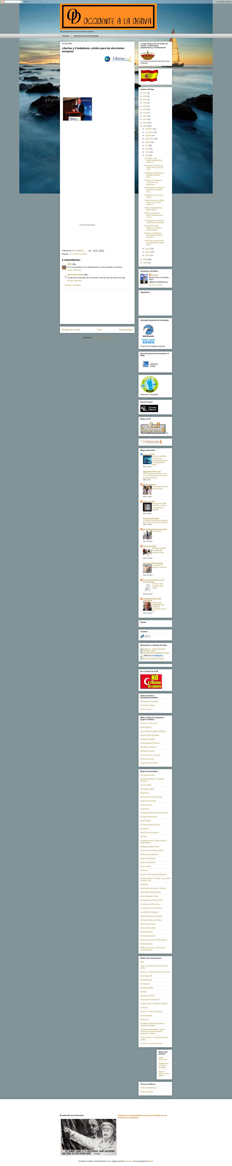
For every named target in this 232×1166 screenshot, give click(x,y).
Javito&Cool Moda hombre (150, 892)
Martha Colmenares (148, 924)
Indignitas (144, 884)
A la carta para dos (147, 775)
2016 (145, 103)
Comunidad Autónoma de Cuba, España (153, 581)
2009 (145, 126)
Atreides (154, 275)
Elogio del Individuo (147, 858)
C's (70, 254)
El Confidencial (146, 980)
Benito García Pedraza (75, 275)
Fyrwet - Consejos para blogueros (153, 874)
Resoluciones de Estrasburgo (86, 36)
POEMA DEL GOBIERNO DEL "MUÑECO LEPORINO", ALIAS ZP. (159, 607)
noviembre (149, 132)
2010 (145, 123)
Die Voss (143, 836)
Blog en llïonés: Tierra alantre (164, 1074)
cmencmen (144, 809)
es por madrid (148, 454)
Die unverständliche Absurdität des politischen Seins (159, 550)
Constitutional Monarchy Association (154, 813)
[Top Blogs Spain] (147, 653)
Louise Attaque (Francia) (149, 743)
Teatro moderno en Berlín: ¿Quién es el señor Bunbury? (155, 202)
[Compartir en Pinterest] (103, 251)
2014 (145, 109)
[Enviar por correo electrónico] (94, 251)
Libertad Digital (146, 1016)
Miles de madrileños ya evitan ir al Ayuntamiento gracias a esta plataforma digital (159, 460)
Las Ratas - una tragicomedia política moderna (153, 160)
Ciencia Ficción (146, 805)
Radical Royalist (146, 944)
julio (147, 145)
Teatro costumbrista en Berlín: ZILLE (153, 209)
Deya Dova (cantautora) (149, 832)
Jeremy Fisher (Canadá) (149, 735)
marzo (147, 249)
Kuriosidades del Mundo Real (151, 900)
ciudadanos (77, 254)
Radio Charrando (163, 1059)
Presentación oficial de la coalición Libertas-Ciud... (154, 175)
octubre (148, 135)
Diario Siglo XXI (146, 976)
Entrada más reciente (71, 330)
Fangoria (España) (147, 739)
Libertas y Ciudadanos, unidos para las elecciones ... (153, 182)
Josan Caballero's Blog (149, 896)
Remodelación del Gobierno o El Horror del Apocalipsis (153, 228)
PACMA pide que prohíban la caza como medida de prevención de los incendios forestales (155, 476)
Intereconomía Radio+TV (150, 1000)
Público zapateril (146, 1092)
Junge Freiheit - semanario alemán (153, 1004)
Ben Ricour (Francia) (148, 747)
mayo (147, 152)
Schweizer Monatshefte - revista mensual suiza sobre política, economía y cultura (152, 1031)
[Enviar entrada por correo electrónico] (89, 250)
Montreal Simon (149, 485)
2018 (145, 100)
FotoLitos (144, 870)
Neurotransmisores (147, 936)
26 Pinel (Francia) (147, 759)
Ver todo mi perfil (155, 285)
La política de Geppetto (149, 912)
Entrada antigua (126, 330)
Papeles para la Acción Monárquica (153, 940)
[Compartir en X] (98, 251)
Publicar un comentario (73, 285)
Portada (66, 36)
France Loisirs (145, 709)
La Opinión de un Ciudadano (151, 908)
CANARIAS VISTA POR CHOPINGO (152, 600)
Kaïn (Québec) (146, 727)
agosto (148, 142)
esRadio (143, 992)
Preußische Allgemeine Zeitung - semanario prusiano (152, 1024)
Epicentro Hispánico (148, 862)
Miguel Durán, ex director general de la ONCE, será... (154, 190)
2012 (145, 116)
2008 (145, 259)
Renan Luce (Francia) (148, 723)
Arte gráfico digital (147, 789)
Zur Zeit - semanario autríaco (151, 1043)
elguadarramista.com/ (152, 471)
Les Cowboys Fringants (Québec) (153, 731)
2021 (145, 93)
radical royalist (149, 501)
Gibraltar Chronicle (147, 996)
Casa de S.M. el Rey (148, 801)
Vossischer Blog (149, 546)
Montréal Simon (146, 932)
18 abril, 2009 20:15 (74, 270)
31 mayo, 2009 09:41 (74, 281)
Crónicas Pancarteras (148, 817)
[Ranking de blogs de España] (152, 659)
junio (147, 149)
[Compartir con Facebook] (101, 251)
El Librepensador (146, 988)
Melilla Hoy (144, 1019)
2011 (145, 119)
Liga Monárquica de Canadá (151, 916)
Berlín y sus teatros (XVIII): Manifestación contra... (154, 215)
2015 (145, 106)
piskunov (129, 1161)
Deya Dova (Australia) (148, 763)
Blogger (150, 1161)
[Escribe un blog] (96, 251)
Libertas (84, 254)
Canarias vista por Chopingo (151, 797)
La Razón (144, 1008)
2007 (145, 263)
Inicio (99, 330)
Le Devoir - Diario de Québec (151, 1012)
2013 (145, 113)
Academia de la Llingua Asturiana (164, 1065)
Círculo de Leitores (147, 705)
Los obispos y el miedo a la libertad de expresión (154, 221)
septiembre (149, 139)
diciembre (149, 129)
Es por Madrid (145, 866)
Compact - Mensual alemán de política (155, 972)
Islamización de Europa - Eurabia (153, 888)
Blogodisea (144, 793)
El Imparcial (144, 984)
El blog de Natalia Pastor (149, 847)
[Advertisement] (97, 307)
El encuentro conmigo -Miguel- (152, 850)
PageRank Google (162, 653)
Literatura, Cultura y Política (151, 920)
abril (147, 155)
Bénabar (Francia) (147, 751)
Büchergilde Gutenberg (149, 701)
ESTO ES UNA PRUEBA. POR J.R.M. (157, 586)
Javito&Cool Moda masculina (155, 529)
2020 (145, 96)
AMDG (69, 264)
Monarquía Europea (151, 518)
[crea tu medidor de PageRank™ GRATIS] (141, 657)
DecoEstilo (144, 829)
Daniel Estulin (145, 821)
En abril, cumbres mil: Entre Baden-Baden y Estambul (154, 235)
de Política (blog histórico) (150, 825)
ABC (142, 962)
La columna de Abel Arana (150, 904)
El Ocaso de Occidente (149, 854)
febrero (148, 252)
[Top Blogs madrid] (148, 651)
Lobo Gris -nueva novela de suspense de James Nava (154, 242)
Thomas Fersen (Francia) (150, 755)
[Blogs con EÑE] (153, 433)
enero (147, 255)
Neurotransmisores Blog (153, 563)
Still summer (156, 531)
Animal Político (146, 785)
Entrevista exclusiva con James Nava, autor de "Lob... (154, 167)
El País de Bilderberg (148, 1088)
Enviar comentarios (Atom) (102, 337)
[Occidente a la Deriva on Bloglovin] (153, 657)
